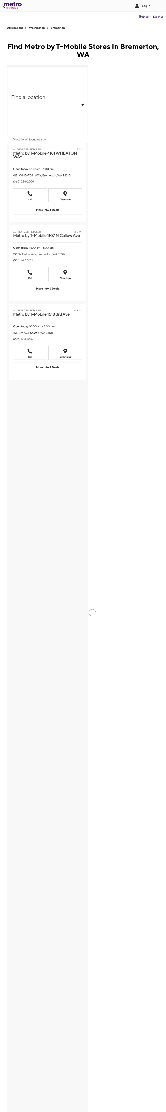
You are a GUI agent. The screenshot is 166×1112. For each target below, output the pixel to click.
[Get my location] (82, 105)
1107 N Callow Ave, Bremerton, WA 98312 (39, 254)
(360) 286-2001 (23, 181)
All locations (15, 27)
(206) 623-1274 (23, 339)
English (146, 16)
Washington (37, 27)
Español (158, 16)
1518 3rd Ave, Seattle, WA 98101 (33, 332)
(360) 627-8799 (23, 260)
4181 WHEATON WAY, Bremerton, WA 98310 (42, 175)
